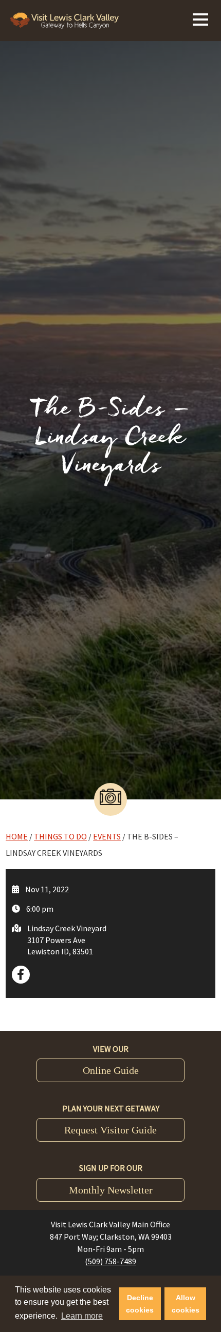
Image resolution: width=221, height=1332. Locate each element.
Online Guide (111, 1070)
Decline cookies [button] (140, 1304)
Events (107, 836)
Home (17, 836)
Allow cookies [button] (185, 1304)
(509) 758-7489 (110, 1261)
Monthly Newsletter (111, 1190)
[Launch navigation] (200, 18)
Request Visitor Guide (110, 1129)
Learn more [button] (82, 1315)
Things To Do (60, 836)
